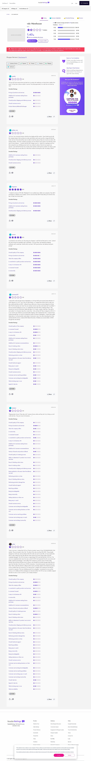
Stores (8, 14)
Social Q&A (35, 732)
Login (69, 738)
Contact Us (70, 735)
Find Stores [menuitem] (4, 3)
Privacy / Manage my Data (73, 744)
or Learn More (73, 85)
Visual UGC (35, 735)
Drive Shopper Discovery (56, 723)
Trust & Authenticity (72, 729)
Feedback (35, 741)
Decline (69, 755)
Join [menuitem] (72, 3)
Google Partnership (72, 723)
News (28, 26)
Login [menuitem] (76, 3)
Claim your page (72, 111)
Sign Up (69, 741)
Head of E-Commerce (55, 744)
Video (34, 738)
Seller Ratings (36, 726)
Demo (52, 735)
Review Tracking (36, 744)
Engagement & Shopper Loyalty (57, 729)
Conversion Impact (55, 726)
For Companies (84, 3)
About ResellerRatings (72, 726)
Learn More (48, 50)
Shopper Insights (54, 732)
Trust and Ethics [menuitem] (12, 3)
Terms (69, 732)
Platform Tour (36, 723)
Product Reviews (36, 729)
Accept (58, 755)
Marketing (53, 741)
